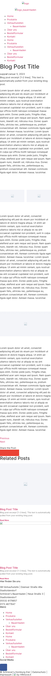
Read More (4, 520)
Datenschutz (39, 672)
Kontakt (11, 36)
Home (10, 16)
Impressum (6, 674)
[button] (3, 453)
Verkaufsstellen (15, 22)
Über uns (12, 29)
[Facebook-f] (3, 667)
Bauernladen (19, 26)
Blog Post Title (9, 509)
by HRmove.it (23, 674)
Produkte (12, 19)
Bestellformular (15, 33)
